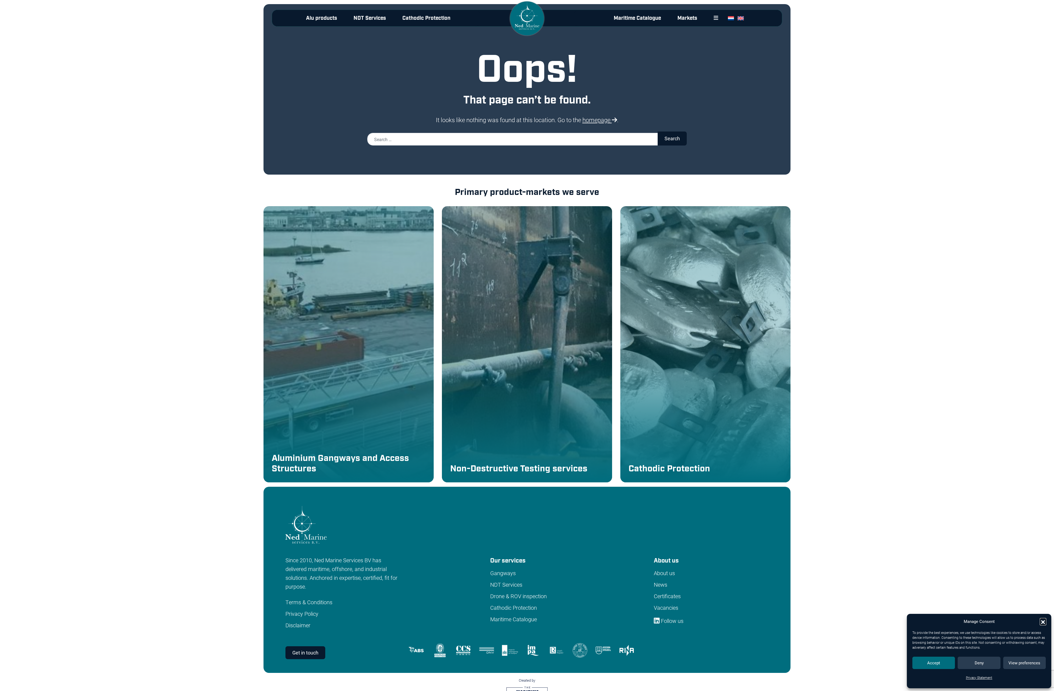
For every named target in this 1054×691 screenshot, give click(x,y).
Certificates (667, 596)
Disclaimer (297, 625)
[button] (1043, 621)
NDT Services (370, 18)
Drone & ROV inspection (518, 596)
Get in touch (305, 652)
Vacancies (666, 607)
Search (672, 138)
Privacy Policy (301, 613)
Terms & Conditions (308, 602)
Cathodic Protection (426, 18)
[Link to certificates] (524, 649)
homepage (597, 120)
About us (664, 573)
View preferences (1024, 662)
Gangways (503, 573)
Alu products (321, 18)
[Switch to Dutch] (732, 18)
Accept (933, 662)
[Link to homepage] (527, 22)
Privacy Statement (979, 677)
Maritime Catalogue (637, 18)
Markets (687, 18)
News (660, 584)
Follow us (671, 620)
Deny (979, 662)
